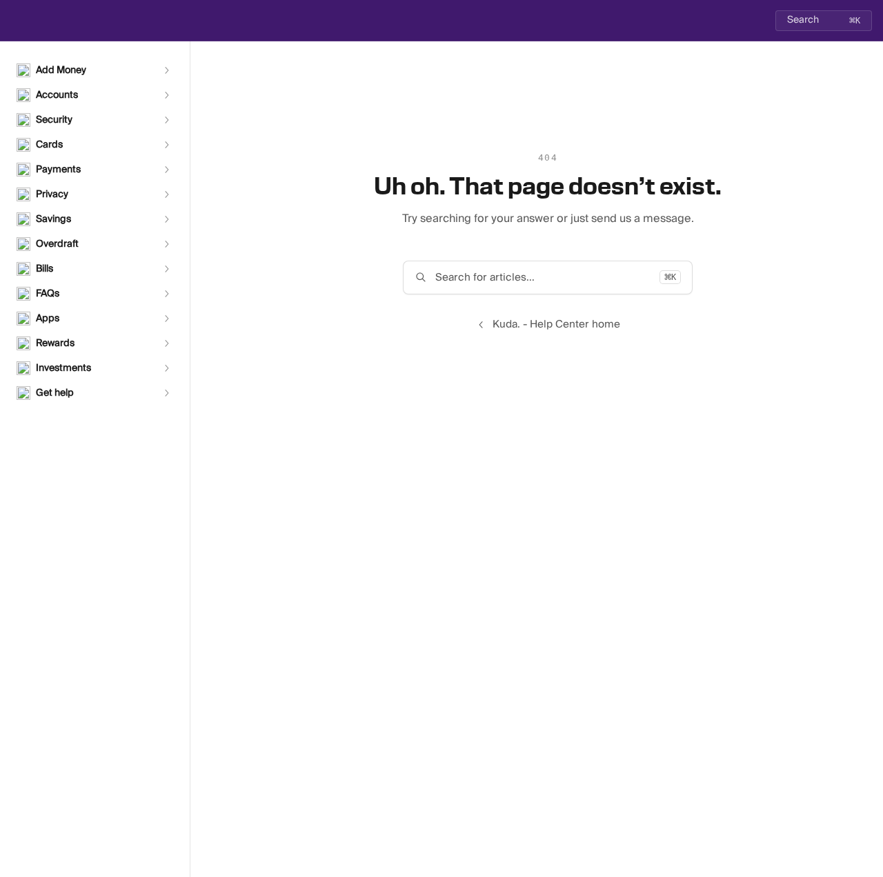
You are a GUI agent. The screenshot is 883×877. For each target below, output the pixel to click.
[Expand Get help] (166, 393)
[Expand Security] (166, 120)
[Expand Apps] (166, 318)
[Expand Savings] (166, 219)
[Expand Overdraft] (166, 244)
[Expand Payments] (166, 169)
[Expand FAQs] (166, 293)
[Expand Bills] (166, 269)
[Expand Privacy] (166, 194)
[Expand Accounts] (166, 95)
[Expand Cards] (166, 144)
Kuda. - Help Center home (556, 324)
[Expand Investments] (166, 368)
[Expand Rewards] (166, 343)
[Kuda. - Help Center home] (14, 21)
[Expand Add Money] (166, 70)
